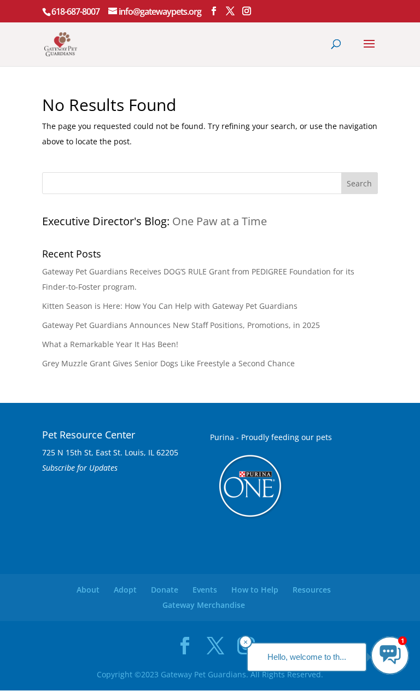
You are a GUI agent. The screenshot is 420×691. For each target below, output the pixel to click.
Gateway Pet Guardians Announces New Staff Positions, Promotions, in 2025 (181, 325)
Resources (312, 589)
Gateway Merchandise (203, 605)
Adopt (125, 589)
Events (204, 589)
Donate (164, 589)
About (88, 589)
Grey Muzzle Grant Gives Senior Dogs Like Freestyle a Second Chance (168, 363)
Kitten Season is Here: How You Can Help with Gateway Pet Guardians (170, 306)
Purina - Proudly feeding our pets (271, 437)
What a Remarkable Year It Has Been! (110, 344)
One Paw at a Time (219, 221)
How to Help (254, 589)
